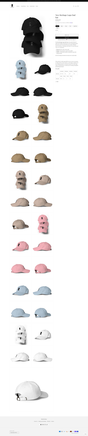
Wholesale (48, 421)
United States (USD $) (13, 432)
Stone (66, 26)
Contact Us (36, 421)
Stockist (52, 421)
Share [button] (57, 81)
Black (57, 26)
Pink (70, 26)
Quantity (56, 30)
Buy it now (67, 37)
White (57, 28)
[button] (74, 6)
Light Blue (75, 26)
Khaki (62, 26)
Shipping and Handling (42, 421)
